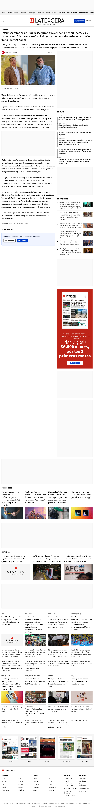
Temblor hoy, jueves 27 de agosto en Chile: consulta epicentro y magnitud (13, 559)
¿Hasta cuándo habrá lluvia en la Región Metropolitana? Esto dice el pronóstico (58, 663)
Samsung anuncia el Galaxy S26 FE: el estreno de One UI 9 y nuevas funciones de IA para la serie (74, 118)
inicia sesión (9, 241)
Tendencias (52, 614)
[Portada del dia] (75, 328)
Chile (3, 614)
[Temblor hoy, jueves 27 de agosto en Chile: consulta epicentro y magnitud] (15, 572)
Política (9, 13)
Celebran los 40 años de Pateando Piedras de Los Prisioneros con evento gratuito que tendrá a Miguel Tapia (74, 161)
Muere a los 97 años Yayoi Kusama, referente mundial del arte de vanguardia (34, 722)
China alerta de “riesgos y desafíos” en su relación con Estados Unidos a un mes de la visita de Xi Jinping (58, 723)
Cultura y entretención (34, 676)
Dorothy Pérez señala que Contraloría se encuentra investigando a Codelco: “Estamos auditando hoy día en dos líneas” (71, 251)
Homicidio (12, 223)
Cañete (26, 223)
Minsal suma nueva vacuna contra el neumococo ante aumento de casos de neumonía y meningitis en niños (71, 225)
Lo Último (62, 13)
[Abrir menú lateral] (3, 21)
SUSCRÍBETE (75, 363)
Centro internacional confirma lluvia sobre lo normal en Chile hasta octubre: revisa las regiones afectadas (58, 622)
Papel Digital (83, 13)
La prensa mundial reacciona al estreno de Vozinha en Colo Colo (81, 663)
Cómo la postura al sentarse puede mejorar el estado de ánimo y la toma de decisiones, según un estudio (58, 653)
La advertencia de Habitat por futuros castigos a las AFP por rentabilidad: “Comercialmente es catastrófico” (35, 665)
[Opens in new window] (47, 759)
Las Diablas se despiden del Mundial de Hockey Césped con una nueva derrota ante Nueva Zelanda (81, 653)
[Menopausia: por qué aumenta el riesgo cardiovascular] (82, 697)
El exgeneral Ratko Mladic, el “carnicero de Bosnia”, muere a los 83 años (73, 126)
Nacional (16, 13)
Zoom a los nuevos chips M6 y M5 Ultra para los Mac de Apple (81, 494)
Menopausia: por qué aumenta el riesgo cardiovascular (80, 681)
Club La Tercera (72, 13)
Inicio (3, 13)
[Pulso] (29, 759)
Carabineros (19, 223)
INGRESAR (89, 21)
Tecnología (31, 13)
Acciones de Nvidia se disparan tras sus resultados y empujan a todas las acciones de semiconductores (35, 653)
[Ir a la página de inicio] (47, 21)
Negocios (23, 13)
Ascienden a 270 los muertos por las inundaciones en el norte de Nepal (58, 709)
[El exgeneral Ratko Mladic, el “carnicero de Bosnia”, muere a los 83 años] (58, 697)
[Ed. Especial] (66, 759)
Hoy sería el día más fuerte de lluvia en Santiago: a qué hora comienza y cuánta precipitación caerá (57, 497)
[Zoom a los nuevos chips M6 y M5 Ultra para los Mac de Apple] (82, 513)
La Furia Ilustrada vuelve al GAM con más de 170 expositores (74, 133)
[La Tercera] (10, 760)
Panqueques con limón (79, 720)
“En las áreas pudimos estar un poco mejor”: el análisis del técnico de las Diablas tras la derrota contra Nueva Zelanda (81, 623)
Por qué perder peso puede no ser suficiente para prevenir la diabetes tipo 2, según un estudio (10, 498)
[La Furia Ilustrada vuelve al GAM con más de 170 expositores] (35, 697)
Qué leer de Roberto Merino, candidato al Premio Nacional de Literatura (81, 709)
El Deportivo (40, 13)
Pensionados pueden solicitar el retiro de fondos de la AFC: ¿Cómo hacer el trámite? (77, 559)
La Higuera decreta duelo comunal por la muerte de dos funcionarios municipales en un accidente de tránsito (74, 152)
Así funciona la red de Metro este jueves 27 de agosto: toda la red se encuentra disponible (47, 559)
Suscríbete (23, 241)
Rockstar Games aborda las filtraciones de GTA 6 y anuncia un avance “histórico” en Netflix (35, 497)
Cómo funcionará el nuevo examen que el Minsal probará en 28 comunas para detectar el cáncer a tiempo (71, 243)
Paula (73, 676)
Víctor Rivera (12, 53)
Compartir (6, 88)
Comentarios (15, 88)
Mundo (48, 13)
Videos (54, 13)
